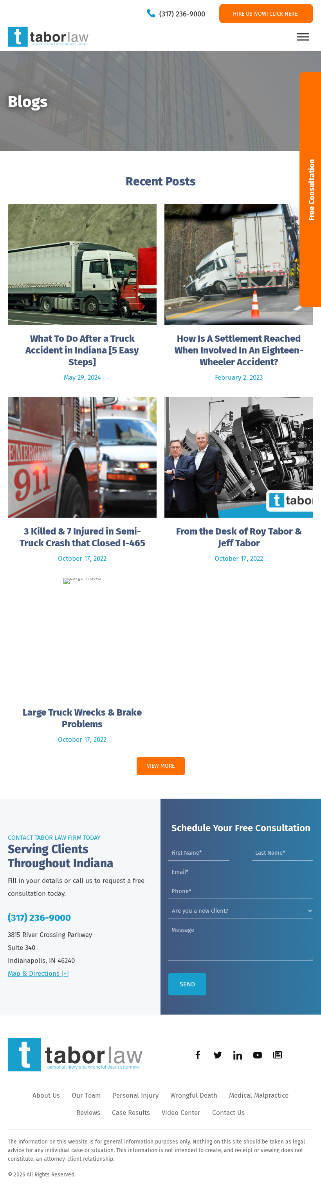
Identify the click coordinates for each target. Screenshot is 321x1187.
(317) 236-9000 (182, 14)
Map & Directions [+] (38, 974)
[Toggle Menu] (303, 36)
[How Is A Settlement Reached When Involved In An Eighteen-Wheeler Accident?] (238, 296)
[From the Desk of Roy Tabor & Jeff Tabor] (238, 483)
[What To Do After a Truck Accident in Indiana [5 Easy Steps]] (82, 296)
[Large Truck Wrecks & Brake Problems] (82, 664)
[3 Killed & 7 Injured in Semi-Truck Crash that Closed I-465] (82, 483)
